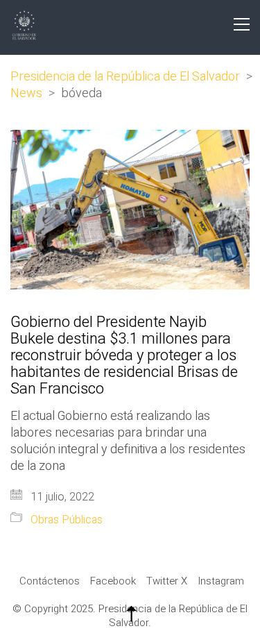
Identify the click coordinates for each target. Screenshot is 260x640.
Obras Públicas (67, 520)
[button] (242, 24)
